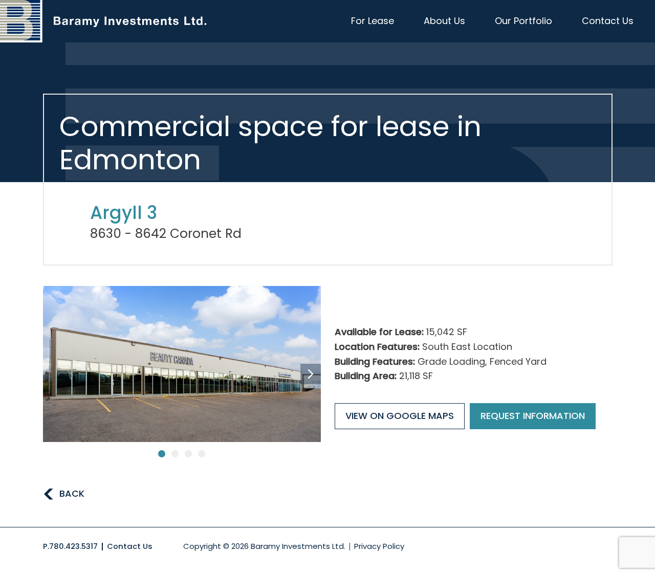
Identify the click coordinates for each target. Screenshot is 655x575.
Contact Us (608, 20)
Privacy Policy (379, 546)
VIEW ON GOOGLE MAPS (399, 415)
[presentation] (310, 374)
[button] (161, 453)
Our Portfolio (523, 20)
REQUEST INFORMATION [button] (533, 415)
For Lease (372, 20)
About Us (444, 20)
